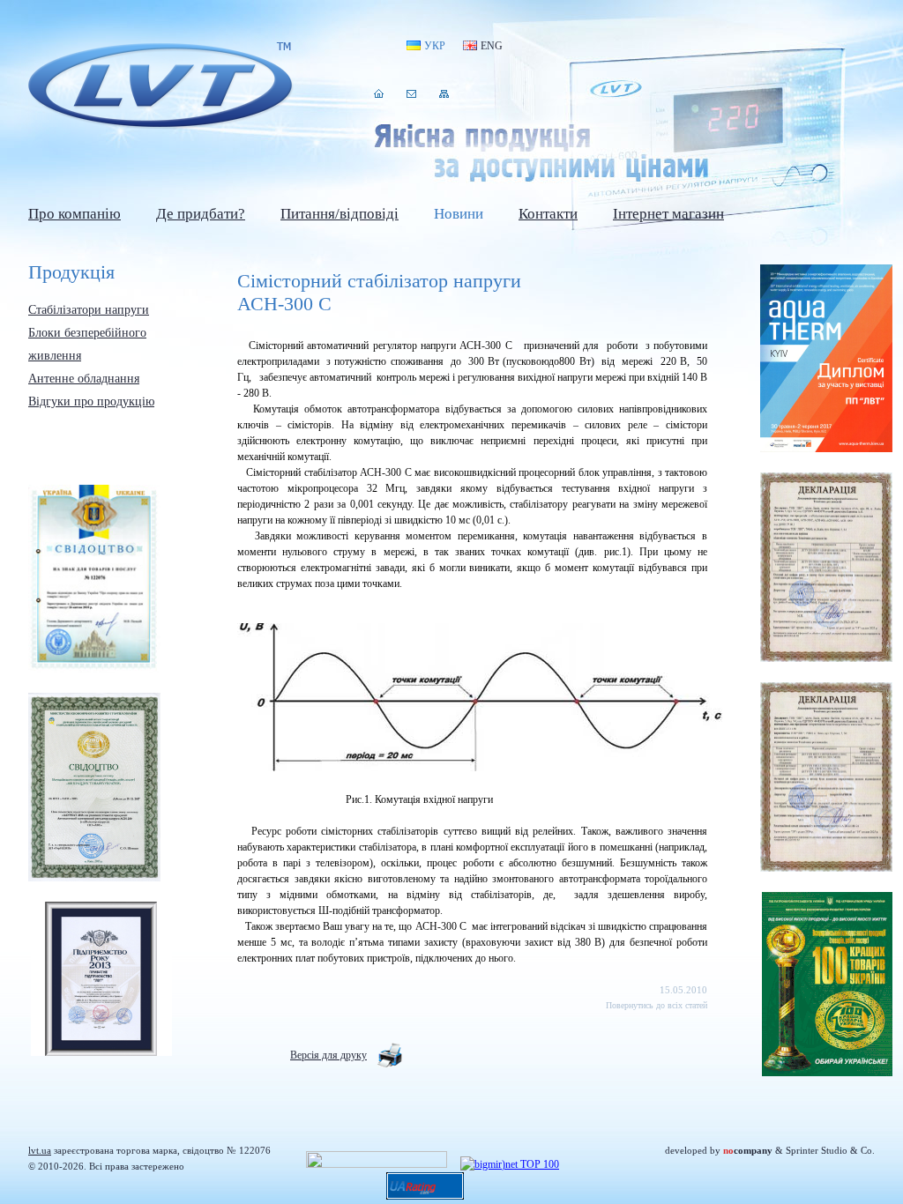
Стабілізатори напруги (88, 309)
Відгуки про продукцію (91, 401)
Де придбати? (200, 213)
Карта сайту (444, 93)
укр (434, 46)
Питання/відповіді (339, 213)
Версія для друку (328, 1055)
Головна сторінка (379, 93)
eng (492, 46)
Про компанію (74, 213)
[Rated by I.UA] (376, 1164)
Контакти (411, 93)
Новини (458, 213)
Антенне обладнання (83, 378)
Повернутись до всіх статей (656, 1005)
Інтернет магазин (668, 213)
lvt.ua (160, 87)
